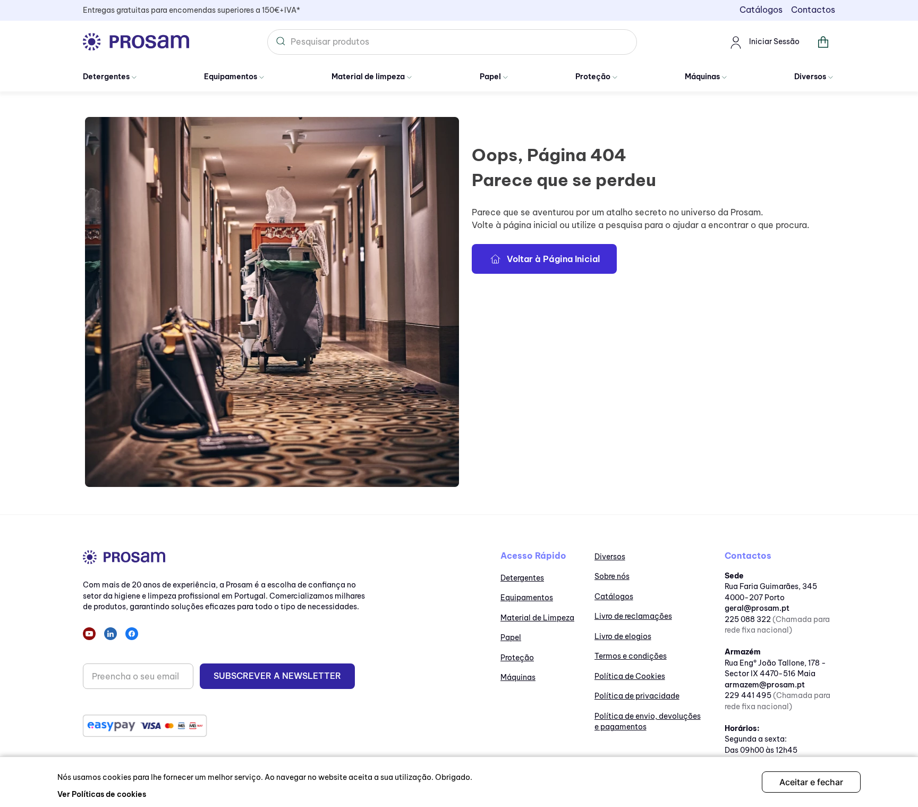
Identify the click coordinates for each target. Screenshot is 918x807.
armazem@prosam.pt (765, 685)
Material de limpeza (368, 76)
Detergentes (106, 76)
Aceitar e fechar (811, 782)
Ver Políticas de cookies (101, 794)
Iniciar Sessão (774, 41)
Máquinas (702, 76)
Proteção (592, 76)
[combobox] (452, 42)
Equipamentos (230, 76)
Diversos (810, 76)
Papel (490, 76)
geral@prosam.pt (757, 608)
